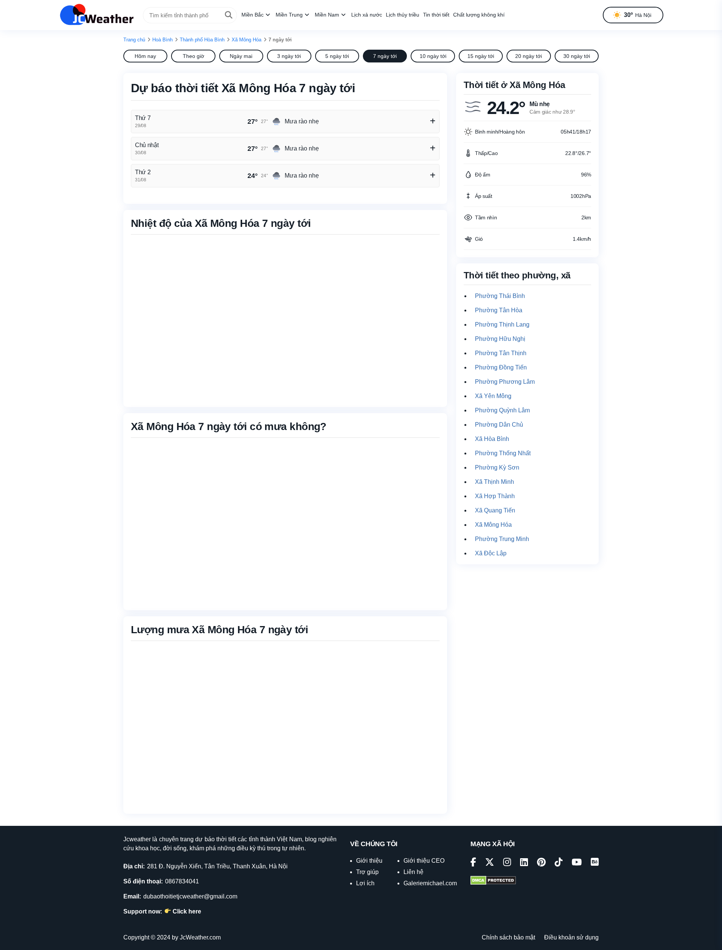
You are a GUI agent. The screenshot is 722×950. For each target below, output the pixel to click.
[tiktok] (559, 863)
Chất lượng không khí (479, 15)
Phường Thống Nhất (503, 453)
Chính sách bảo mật (508, 937)
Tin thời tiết (436, 15)
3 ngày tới (289, 56)
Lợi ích (365, 883)
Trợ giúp (367, 872)
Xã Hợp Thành (495, 496)
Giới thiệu (369, 860)
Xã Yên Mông (493, 396)
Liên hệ (413, 872)
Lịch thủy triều (402, 15)
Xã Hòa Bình (492, 439)
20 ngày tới (528, 56)
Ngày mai (241, 56)
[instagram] (507, 863)
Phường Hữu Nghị (500, 339)
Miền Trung (289, 15)
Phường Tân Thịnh (500, 353)
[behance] (595, 863)
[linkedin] (524, 863)
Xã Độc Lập (491, 553)
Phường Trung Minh (502, 539)
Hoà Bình (162, 40)
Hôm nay (145, 56)
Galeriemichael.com (430, 883)
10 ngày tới (433, 56)
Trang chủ (134, 40)
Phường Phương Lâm (505, 381)
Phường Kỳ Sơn (497, 467)
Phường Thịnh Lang (502, 324)
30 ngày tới (576, 56)
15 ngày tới (480, 56)
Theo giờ (193, 56)
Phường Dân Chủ (499, 424)
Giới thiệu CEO (423, 860)
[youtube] (577, 863)
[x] (489, 863)
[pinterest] (541, 863)
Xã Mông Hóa (246, 40)
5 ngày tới (337, 56)
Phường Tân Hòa (498, 310)
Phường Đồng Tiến (501, 367)
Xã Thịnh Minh (494, 482)
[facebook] (473, 863)
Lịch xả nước (366, 15)
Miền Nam (327, 15)
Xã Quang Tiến (495, 510)
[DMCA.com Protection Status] (493, 881)
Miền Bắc (252, 15)
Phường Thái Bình (500, 296)
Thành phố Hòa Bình (202, 40)
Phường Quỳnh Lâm (502, 410)
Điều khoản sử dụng (571, 937)
